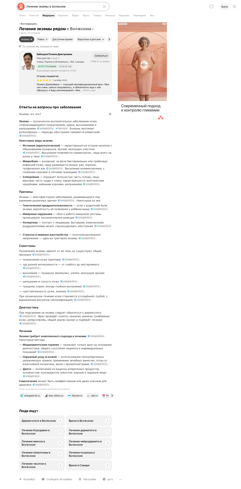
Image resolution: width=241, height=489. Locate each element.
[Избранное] (211, 6)
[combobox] (62, 6)
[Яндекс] (21, 6)
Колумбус (29, 479)
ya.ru (110, 479)
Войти (224, 6)
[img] (44, 80)
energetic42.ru (46, 128)
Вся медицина (29, 23)
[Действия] (111, 24)
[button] (39, 46)
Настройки (89, 479)
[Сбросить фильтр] (31, 39)
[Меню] (234, 6)
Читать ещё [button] (89, 90)
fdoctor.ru (63, 128)
